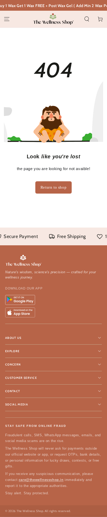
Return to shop (53, 187)
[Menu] (7, 19)
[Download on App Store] (20, 312)
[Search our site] (86, 19)
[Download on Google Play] (20, 300)
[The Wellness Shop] (53, 261)
